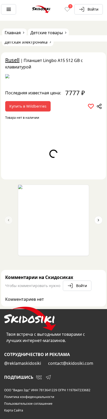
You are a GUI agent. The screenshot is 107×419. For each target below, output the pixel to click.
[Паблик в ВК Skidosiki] (39, 377)
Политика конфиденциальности (29, 397)
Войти (93, 9)
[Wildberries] (53, 77)
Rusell (12, 60)
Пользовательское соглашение (28, 404)
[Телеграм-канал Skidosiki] (48, 377)
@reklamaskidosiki (22, 363)
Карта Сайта (13, 410)
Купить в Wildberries (27, 106)
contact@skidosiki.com (70, 363)
